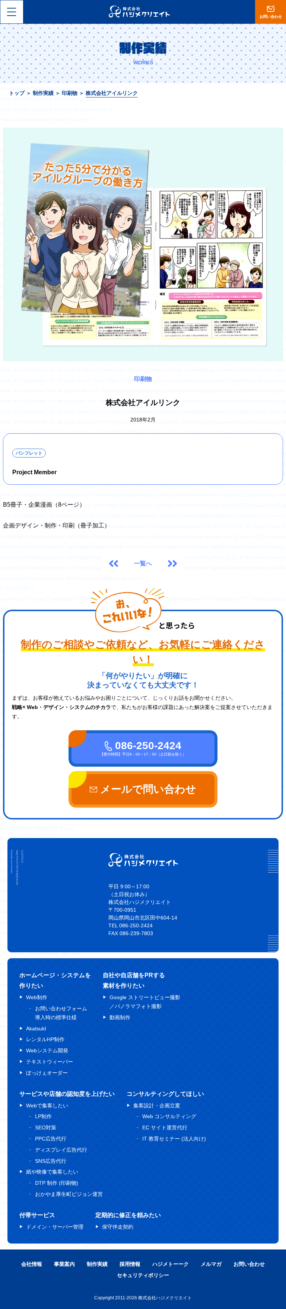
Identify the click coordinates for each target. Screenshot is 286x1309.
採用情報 (130, 1264)
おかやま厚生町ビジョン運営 (69, 1194)
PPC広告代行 (50, 1139)
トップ (17, 93)
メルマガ (211, 1264)
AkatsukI (36, 1029)
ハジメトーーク (170, 1264)
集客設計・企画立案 (156, 1106)
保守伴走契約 (117, 1227)
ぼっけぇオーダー (47, 1073)
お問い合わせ (249, 1264)
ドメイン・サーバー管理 (54, 1227)
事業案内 (64, 1264)
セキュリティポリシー (143, 1275)
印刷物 (69, 93)
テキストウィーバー (49, 1062)
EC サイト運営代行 (164, 1127)
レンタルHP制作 (45, 1039)
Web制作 (36, 997)
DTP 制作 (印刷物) (56, 1183)
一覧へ (143, 563)
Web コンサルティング (169, 1116)
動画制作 (119, 1017)
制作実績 (43, 93)
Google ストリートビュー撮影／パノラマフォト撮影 (144, 1001)
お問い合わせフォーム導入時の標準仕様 (61, 1012)
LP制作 (43, 1116)
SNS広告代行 (50, 1161)
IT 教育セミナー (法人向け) (174, 1139)
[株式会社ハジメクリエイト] (143, 865)
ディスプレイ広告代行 (61, 1150)
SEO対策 (45, 1127)
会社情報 (31, 1264)
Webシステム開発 (47, 1050)
